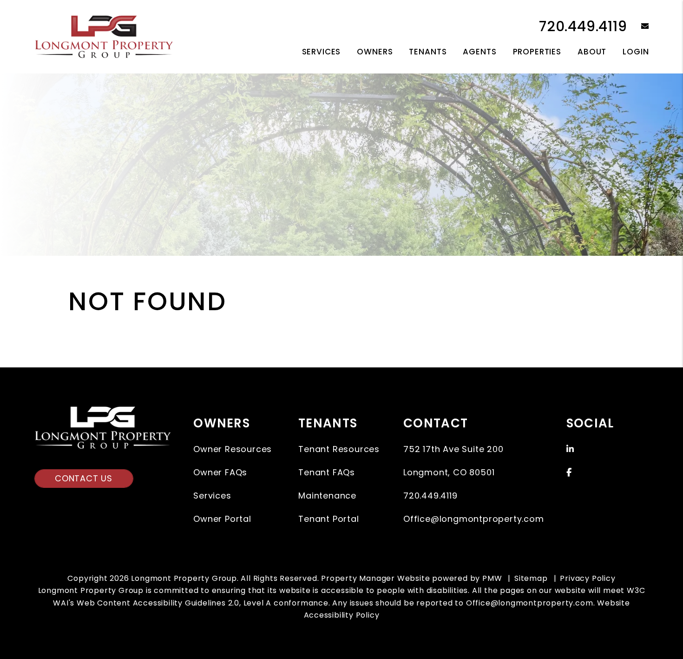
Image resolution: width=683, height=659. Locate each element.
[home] (104, 36)
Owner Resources (232, 449)
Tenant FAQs (326, 472)
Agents (479, 51)
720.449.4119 (583, 26)
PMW (492, 578)
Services (321, 51)
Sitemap (531, 578)
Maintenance (327, 495)
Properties (537, 51)
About (592, 51)
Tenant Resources (339, 449)
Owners (375, 51)
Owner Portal (222, 519)
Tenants (428, 51)
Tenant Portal (328, 519)
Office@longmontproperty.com (473, 519)
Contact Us (83, 478)
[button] (638, 26)
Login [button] (636, 51)
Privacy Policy (587, 578)
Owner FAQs (220, 472)
